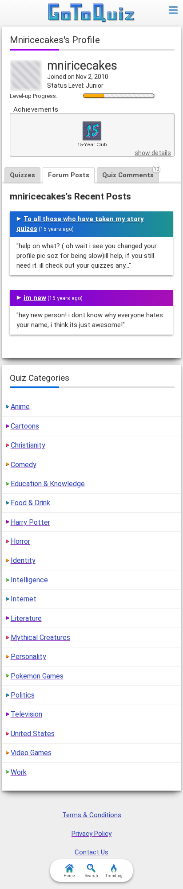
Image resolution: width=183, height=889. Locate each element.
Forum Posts (68, 175)
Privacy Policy (91, 834)
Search (91, 875)
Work (19, 772)
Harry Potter (30, 522)
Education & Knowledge (48, 484)
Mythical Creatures (40, 637)
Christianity (28, 445)
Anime (20, 406)
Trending (114, 875)
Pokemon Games (37, 676)
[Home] (91, 13)
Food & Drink (30, 503)
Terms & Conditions (91, 815)
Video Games (31, 753)
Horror (20, 541)
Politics (23, 695)
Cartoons (25, 426)
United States (33, 733)
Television (26, 714)
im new (35, 298)
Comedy (23, 464)
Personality (28, 656)
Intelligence (29, 580)
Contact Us (91, 852)
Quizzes (22, 175)
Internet (23, 599)
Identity (23, 560)
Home (69, 875)
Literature (26, 618)
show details (153, 152)
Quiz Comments (130, 173)
